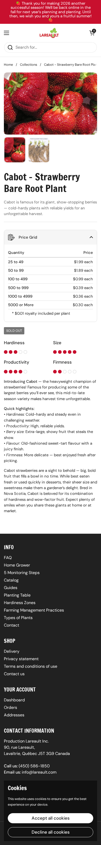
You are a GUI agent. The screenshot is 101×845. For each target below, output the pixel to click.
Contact (11, 625)
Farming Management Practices (34, 610)
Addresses (14, 715)
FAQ (8, 557)
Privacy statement (21, 659)
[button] (92, 33)
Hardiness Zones (19, 602)
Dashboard (14, 700)
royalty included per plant (47, 313)
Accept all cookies (51, 818)
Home (8, 64)
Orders (10, 707)
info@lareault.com (39, 772)
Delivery (11, 651)
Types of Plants (18, 617)
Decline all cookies (51, 832)
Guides (10, 587)
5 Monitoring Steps (22, 572)
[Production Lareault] (49, 33)
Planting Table (17, 595)
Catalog (11, 580)
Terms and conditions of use (30, 666)
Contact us (14, 674)
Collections (28, 64)
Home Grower (17, 565)
